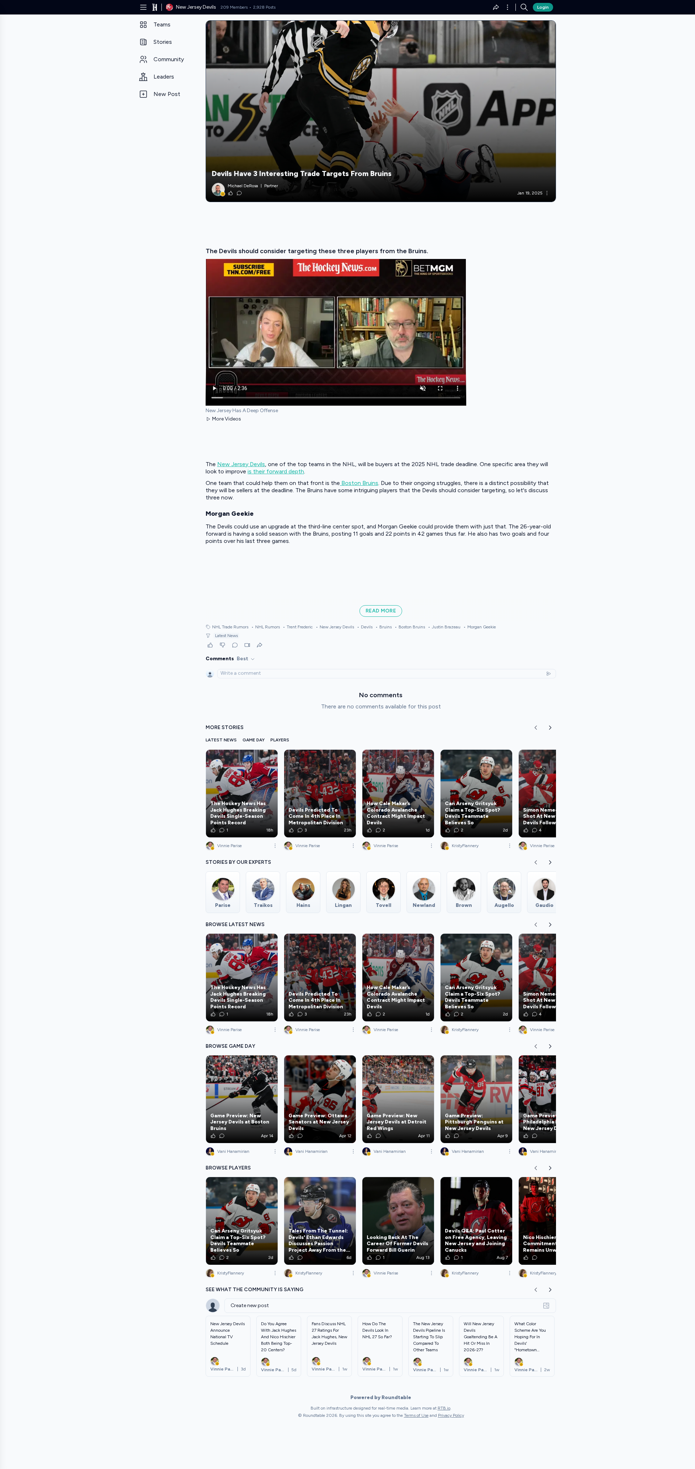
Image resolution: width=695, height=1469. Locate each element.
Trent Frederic (298, 626)
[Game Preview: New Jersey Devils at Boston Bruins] (242, 1099)
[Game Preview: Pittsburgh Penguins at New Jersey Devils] (476, 1099)
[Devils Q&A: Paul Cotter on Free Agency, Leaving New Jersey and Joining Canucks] (476, 1221)
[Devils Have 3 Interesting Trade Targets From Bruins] (381, 111)
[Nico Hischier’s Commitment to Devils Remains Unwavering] (554, 1221)
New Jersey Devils (241, 464)
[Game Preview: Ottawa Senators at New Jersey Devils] (320, 1099)
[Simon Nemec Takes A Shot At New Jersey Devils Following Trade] (554, 793)
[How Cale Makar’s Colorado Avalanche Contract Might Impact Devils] (398, 793)
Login (543, 7)
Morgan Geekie (479, 626)
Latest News (226, 635)
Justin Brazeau (444, 626)
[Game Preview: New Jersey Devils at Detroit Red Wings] (398, 1099)
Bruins (383, 626)
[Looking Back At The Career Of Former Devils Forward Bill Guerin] (398, 1221)
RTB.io (444, 1408)
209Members (234, 7)
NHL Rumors (265, 626)
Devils (364, 626)
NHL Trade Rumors (230, 626)
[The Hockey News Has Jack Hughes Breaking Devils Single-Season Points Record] (242, 793)
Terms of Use (416, 1415)
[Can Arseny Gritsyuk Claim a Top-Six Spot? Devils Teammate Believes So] (476, 793)
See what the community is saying (254, 1289)
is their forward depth (276, 471)
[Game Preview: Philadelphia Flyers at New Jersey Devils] (554, 1099)
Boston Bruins (359, 483)
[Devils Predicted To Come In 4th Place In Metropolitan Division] (320, 793)
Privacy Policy (451, 1415)
